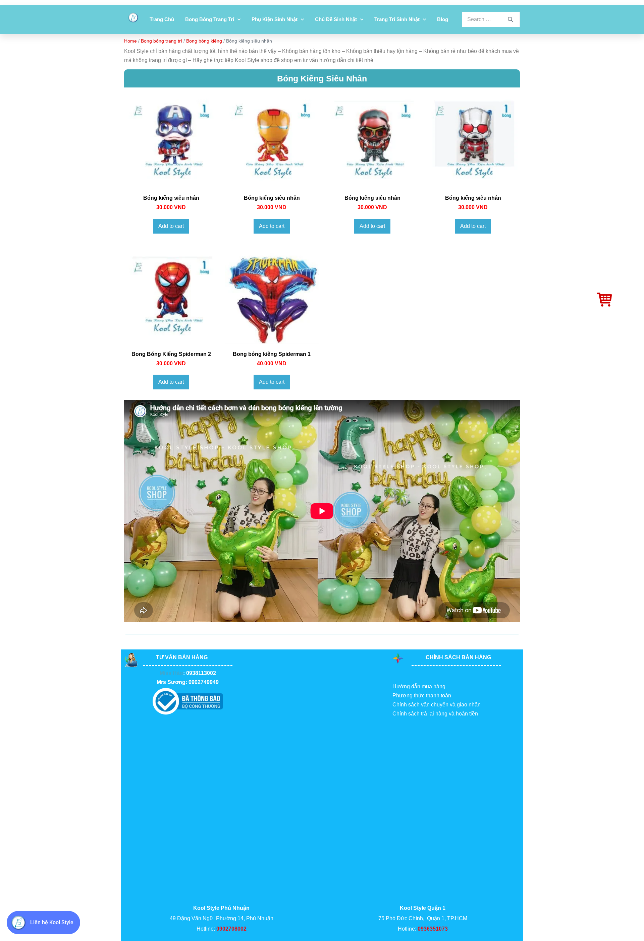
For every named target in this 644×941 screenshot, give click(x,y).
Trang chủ (162, 19)
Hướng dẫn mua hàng (418, 686)
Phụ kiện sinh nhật (275, 19)
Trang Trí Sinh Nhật (397, 19)
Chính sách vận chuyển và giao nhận (436, 704)
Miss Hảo (171, 673)
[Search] (510, 19)
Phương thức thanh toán (421, 695)
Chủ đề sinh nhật (336, 19)
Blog (442, 19)
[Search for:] (491, 19)
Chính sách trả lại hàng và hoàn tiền (435, 713)
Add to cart (171, 226)
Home (130, 41)
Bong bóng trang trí (209, 19)
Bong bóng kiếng (204, 41)
